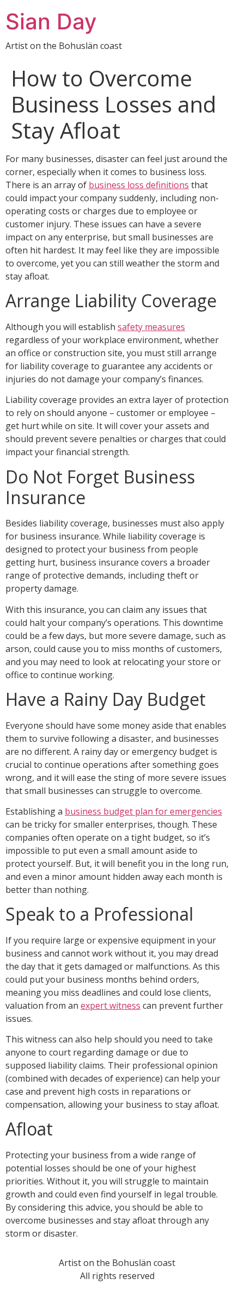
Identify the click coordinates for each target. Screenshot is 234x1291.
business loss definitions (139, 185)
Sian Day (51, 21)
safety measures (151, 327)
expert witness (110, 1005)
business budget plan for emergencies (143, 811)
